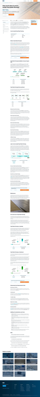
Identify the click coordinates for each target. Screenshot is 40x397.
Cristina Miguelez (21, 20)
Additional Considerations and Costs (5, 31)
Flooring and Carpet (6, 2)
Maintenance (4, 25)
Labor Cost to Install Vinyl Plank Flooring (6, 24)
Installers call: (21, 386)
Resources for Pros (34, 386)
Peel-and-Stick (14, 161)
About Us (15, 385)
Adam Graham (14, 20)
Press (14, 386)
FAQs (14, 387)
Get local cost (11, 14)
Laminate (14, 248)
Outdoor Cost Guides (28, 386)
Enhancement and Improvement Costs (6, 30)
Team (14, 388)
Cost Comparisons (28, 388)
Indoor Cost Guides (28, 385)
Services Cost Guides (28, 387)
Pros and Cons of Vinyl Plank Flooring (5, 26)
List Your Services (34, 385)
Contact (21, 385)
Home (3, 2)
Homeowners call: (22, 388)
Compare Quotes (24, 57)
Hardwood (14, 277)
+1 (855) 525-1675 (22, 387)
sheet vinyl (15, 44)
